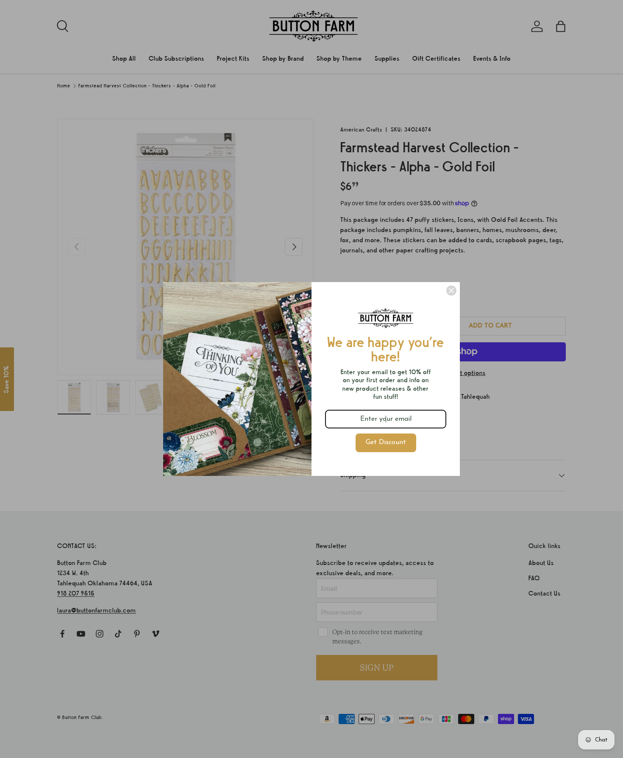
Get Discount (386, 442)
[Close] (451, 290)
